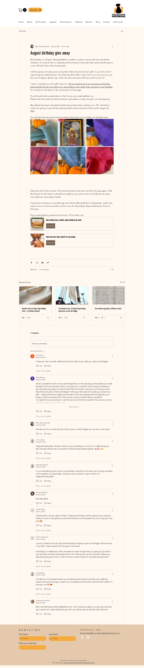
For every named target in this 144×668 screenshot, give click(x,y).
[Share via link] (48, 262)
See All (122, 282)
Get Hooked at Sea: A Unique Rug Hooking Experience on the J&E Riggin (72, 309)
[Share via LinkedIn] (42, 262)
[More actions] (112, 46)
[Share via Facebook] (31, 262)
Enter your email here (27, 643)
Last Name (53, 634)
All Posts (22, 31)
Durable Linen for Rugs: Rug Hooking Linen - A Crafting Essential (34, 309)
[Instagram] (88, 637)
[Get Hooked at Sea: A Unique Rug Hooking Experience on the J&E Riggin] (72, 295)
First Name (23, 634)
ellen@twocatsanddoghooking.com (103, 633)
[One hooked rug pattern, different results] (108, 295)
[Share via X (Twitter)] (37, 262)
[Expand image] (44, 132)
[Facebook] (82, 637)
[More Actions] (112, 356)
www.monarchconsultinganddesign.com (79, 663)
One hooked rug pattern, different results (108, 308)
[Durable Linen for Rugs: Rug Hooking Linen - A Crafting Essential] (35, 295)
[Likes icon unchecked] (37, 366)
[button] (22, 10)
